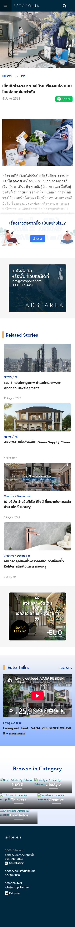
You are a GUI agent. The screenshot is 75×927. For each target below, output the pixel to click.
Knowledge (18, 815)
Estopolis (14, 893)
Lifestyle (53, 784)
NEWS (7, 76)
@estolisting (16, 863)
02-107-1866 (12, 875)
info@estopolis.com (17, 887)
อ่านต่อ (37, 238)
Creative (56, 799)
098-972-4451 (13, 883)
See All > (65, 668)
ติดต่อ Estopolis (14, 850)
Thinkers (18, 799)
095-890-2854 (14, 859)
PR (23, 76)
